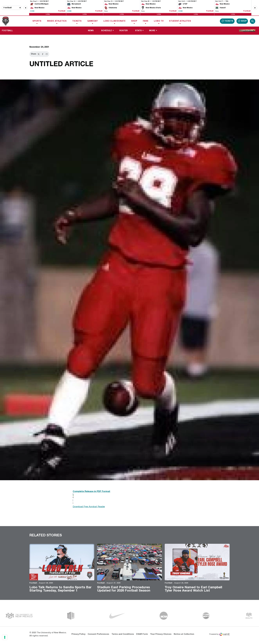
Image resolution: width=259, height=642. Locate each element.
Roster (123, 31)
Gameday (92, 21)
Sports (37, 21)
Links (48, 14)
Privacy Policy (78, 634)
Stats (138, 31)
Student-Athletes (180, 21)
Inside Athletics (57, 21)
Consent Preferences (98, 634)
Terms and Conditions (123, 634)
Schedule (106, 31)
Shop (134, 21)
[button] (25, 8)
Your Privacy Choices (160, 634)
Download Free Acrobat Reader (89, 507)
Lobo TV (158, 21)
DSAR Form (142, 634)
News (91, 31)
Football (33, 583)
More (152, 31)
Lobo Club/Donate (114, 21)
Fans (145, 21)
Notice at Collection (184, 634)
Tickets (77, 21)
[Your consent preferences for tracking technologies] (4, 637)
